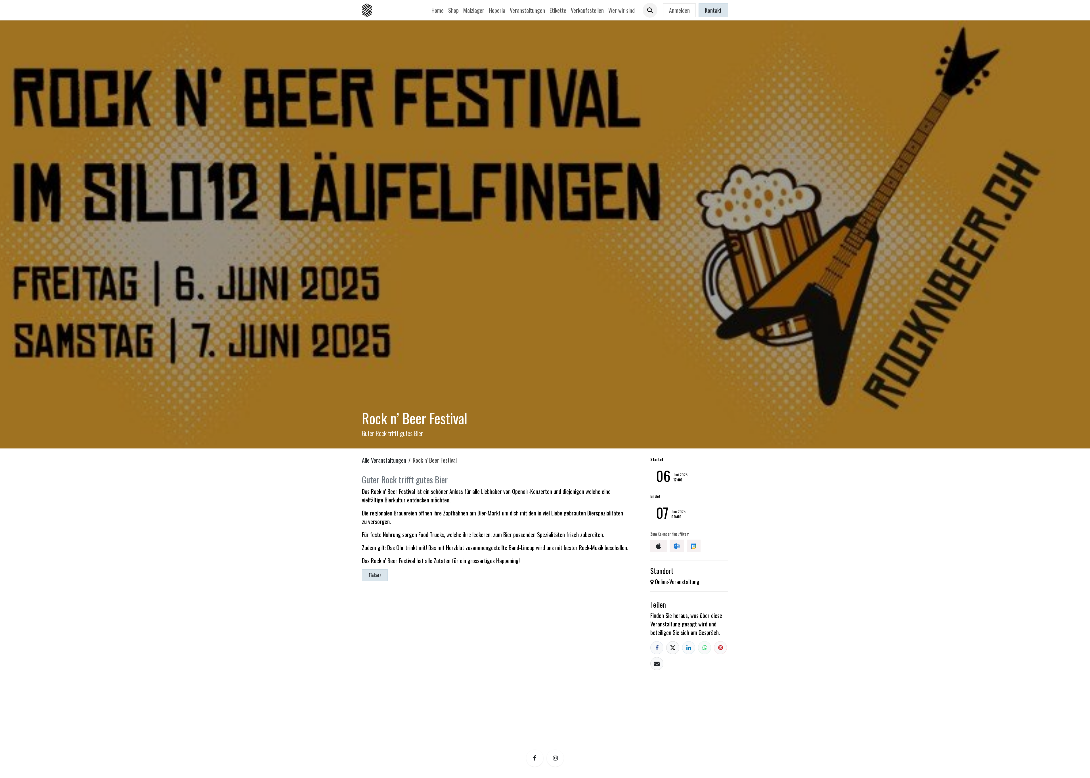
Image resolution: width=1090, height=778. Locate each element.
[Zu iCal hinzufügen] (658, 546)
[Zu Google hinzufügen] (694, 546)
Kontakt (713, 10)
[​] (534, 758)
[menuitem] (437, 10)
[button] (650, 10)
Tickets (375, 575)
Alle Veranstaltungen (384, 460)
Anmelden (679, 10)
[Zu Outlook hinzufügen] (677, 546)
